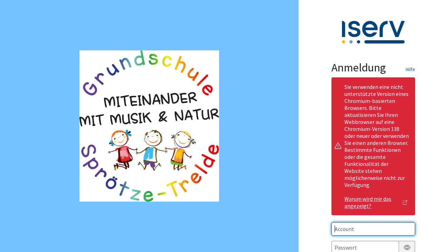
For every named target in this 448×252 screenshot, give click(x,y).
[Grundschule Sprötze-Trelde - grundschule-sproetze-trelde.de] (149, 126)
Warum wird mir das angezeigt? (367, 202)
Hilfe (410, 69)
